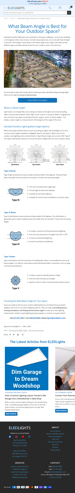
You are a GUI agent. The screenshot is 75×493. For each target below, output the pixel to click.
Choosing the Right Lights (18, 330)
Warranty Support (55, 436)
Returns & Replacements (55, 434)
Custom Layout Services (20, 466)
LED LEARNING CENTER (63, 392)
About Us (55, 444)
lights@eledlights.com (56, 318)
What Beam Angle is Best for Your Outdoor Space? (34, 18)
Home (6, 18)
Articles (12, 18)
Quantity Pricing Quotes (20, 472)
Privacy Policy (55, 450)
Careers (55, 447)
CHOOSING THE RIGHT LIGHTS (16, 392)
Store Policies (55, 431)
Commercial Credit (20, 475)
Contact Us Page (55, 477)
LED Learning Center (36, 330)
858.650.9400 (35, 318)
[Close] (65, 12)
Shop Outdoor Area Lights (37, 100)
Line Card (55, 439)
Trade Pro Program (20, 469)
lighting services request (35, 313)
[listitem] (10, 334)
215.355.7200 (18, 318)
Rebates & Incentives (19, 477)
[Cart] (70, 8)
